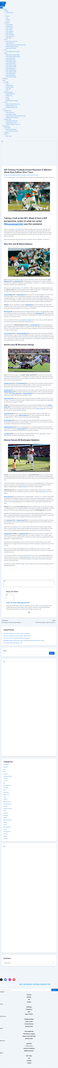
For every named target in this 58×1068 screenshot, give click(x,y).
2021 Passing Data (10, 68)
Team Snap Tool (10, 43)
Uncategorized (7, 831)
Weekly (5, 836)
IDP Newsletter (7, 785)
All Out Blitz (6, 764)
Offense (8, 19)
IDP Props (8, 88)
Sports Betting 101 (10, 93)
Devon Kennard (20, 383)
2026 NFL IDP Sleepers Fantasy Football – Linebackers (16, 633)
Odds (7, 83)
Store (6, 134)
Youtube (5, 838)
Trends (5, 829)
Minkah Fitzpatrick (27, 320)
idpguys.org (27, 557)
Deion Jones (22, 486)
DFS (7, 90)
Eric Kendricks (7, 413)
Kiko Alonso (7, 311)
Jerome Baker (33, 325)
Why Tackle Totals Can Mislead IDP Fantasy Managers (16, 638)
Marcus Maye (20, 294)
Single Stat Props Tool (11, 105)
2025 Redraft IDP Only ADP (12, 51)
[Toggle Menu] (1, 7)
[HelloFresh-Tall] (29, 707)
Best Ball (5, 767)
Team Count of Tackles (11, 41)
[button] (3, 3)
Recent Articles (9, 12)
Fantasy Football (7, 776)
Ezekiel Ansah (7, 398)
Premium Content (7, 808)
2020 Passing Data (10, 73)
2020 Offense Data (10, 75)
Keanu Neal (42, 491)
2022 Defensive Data (11, 66)
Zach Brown (10, 520)
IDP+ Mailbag (9, 33)
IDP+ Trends (9, 29)
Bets (4, 80)
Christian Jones (8, 383)
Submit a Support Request (15, 1065)
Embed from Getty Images (13, 181)
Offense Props (9, 85)
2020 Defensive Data (11, 77)
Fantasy (5, 9)
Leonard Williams (8, 294)
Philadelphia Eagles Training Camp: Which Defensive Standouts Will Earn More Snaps (23, 640)
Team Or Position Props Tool (13, 104)
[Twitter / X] (29, 612)
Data (6, 53)
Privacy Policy (29, 1046)
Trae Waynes (7, 433)
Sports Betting (6, 827)
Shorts (5, 824)
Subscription (8, 127)
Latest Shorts (9, 26)
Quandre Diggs (27, 393)
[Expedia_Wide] (29, 583)
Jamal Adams (17, 281)
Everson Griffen (8, 420)
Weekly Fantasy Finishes (12, 46)
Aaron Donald (40, 408)
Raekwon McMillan (22, 333)
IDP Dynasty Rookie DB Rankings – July (12, 642)
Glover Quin (16, 393)
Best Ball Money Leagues (12, 100)
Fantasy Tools (8, 110)
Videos (5, 834)
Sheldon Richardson (9, 427)
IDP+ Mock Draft (10, 34)
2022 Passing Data (10, 63)
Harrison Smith (22, 415)
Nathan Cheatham (4, 975)
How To (8, 21)
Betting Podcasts (9, 92)
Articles (6, 11)
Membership (6, 126)
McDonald (28, 304)
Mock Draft (6, 792)
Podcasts (7, 22)
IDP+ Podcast (9, 28)
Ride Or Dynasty (7, 820)
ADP (6, 50)
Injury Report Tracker (11, 48)
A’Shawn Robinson (8, 391)
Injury (4, 790)
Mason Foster (20, 520)
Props (7, 97)
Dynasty (5, 774)
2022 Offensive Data (11, 65)
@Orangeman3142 (13, 224)
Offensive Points (7, 804)
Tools (6, 39)
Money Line (9, 95)
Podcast (5, 806)
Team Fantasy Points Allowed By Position (16, 44)
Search (5, 650)
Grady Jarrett (7, 496)
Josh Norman (22, 533)
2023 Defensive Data (11, 61)
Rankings (5, 78)
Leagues (7, 132)
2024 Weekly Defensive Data (13, 56)
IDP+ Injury (8, 38)
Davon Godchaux (8, 333)
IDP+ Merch (9, 136)
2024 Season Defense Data (12, 55)
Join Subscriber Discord (12, 131)
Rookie (5, 822)
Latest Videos (9, 24)
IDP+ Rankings (9, 31)
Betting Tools (8, 119)
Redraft (8, 16)
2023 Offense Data (10, 60)
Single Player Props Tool (12, 107)
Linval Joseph (21, 428)
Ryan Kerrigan (7, 533)
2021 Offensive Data (11, 70)
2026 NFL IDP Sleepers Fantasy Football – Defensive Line (17, 635)
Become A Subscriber (11, 129)
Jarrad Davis (7, 390)
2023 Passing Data (10, 58)
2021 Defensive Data (11, 71)
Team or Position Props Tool (13, 124)
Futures (8, 99)
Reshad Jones (39, 313)
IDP (7, 17)
